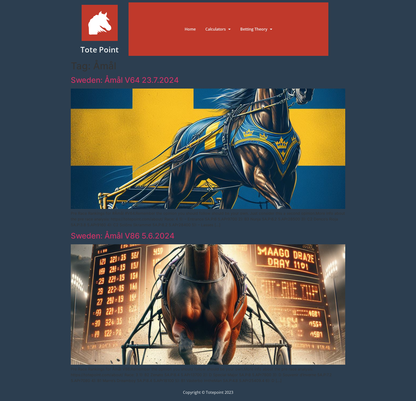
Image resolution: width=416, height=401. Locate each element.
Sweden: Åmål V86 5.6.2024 (123, 235)
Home (190, 29)
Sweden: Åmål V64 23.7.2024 (125, 80)
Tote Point (99, 49)
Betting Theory (253, 29)
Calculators (215, 29)
